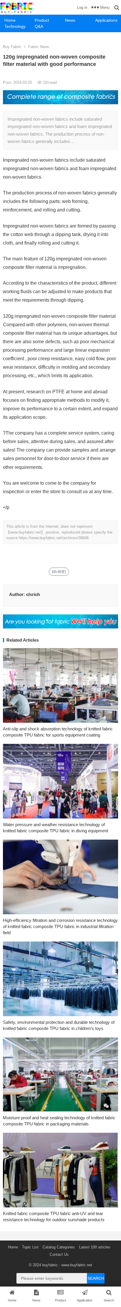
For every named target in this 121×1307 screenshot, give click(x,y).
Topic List (30, 1247)
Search (96, 1278)
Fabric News (38, 47)
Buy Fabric (12, 47)
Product (42, 20)
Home (10, 20)
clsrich (33, 594)
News (70, 20)
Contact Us (59, 1254)
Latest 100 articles (94, 1247)
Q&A (39, 26)
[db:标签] (59, 572)
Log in (82, 7)
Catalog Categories (59, 1247)
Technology (15, 26)
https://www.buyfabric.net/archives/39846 (54, 538)
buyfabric (50, 1265)
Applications (106, 20)
